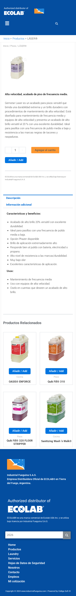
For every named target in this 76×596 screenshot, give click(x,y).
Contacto (13, 572)
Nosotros (14, 567)
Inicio (5, 46)
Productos (14, 549)
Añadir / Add (15, 160)
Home (12, 544)
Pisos (13, 46)
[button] (7, 24)
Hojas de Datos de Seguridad (26, 563)
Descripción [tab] (13, 198)
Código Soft (63, 591)
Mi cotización (16, 581)
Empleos (13, 576)
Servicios (14, 558)
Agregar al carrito (45, 150)
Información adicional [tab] (19, 204)
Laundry (13, 554)
